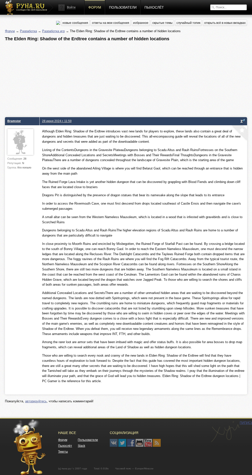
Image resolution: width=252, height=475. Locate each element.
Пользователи (123, 7)
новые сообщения (75, 23)
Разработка (28, 31)
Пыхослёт (154, 7)
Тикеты (63, 451)
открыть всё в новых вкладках (225, 23)
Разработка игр (53, 31)
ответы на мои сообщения (110, 23)
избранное (140, 23)
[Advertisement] (126, 77)
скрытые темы (162, 23)
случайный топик (188, 23)
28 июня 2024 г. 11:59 (57, 121)
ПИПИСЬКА (225, 432)
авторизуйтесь (36, 401)
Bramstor (14, 121)
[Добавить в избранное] (239, 133)
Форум (94, 7)
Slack (81, 445)
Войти (71, 7)
